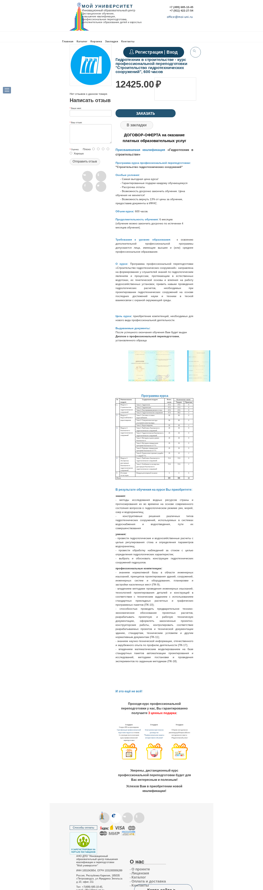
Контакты (128, 41)
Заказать (145, 113)
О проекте (140, 869)
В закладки (137, 125)
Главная (68, 41)
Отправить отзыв (85, 161)
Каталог (82, 41)
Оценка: (75, 149)
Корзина (96, 41)
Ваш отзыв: (76, 122)
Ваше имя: (76, 108)
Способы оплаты (83, 827)
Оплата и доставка (148, 881)
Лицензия (139, 873)
